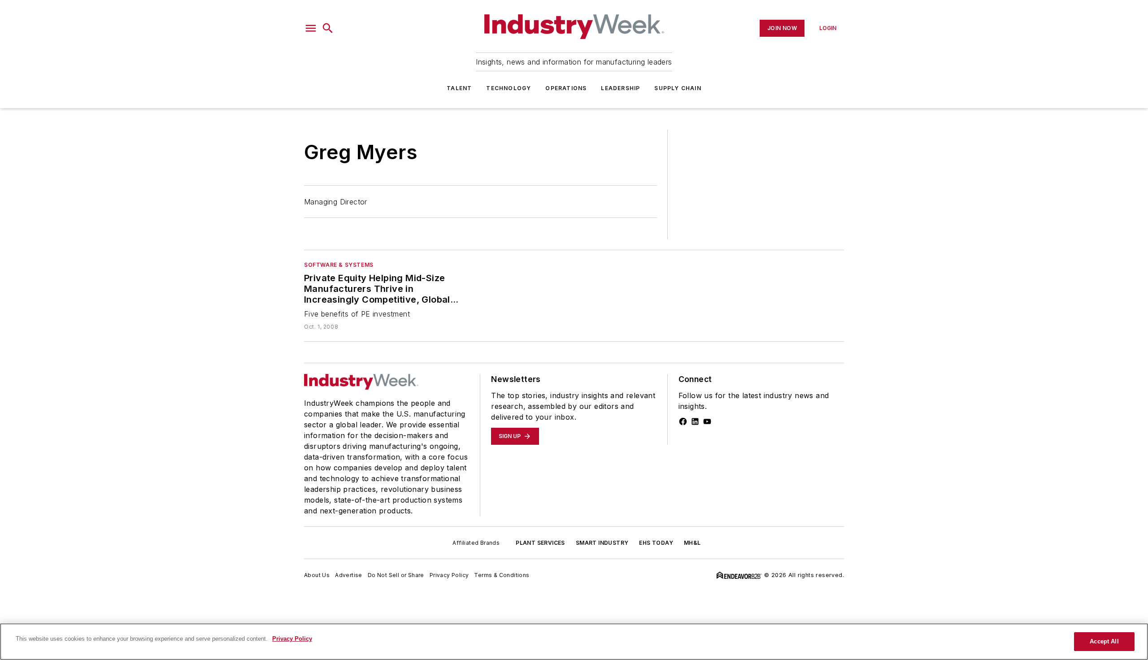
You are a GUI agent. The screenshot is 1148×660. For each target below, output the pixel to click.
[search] (328, 28)
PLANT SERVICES (540, 542)
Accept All (1104, 641)
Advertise (348, 575)
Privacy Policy (449, 575)
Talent (459, 88)
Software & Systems (339, 264)
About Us (317, 575)
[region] (574, 641)
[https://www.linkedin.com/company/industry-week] (695, 421)
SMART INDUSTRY (602, 542)
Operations (566, 88)
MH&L (692, 542)
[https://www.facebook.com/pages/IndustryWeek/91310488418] (682, 421)
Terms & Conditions (501, 575)
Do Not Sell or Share (396, 575)
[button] (310, 28)
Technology (508, 88)
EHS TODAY (656, 542)
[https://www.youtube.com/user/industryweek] (707, 421)
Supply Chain (677, 88)
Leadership (620, 88)
